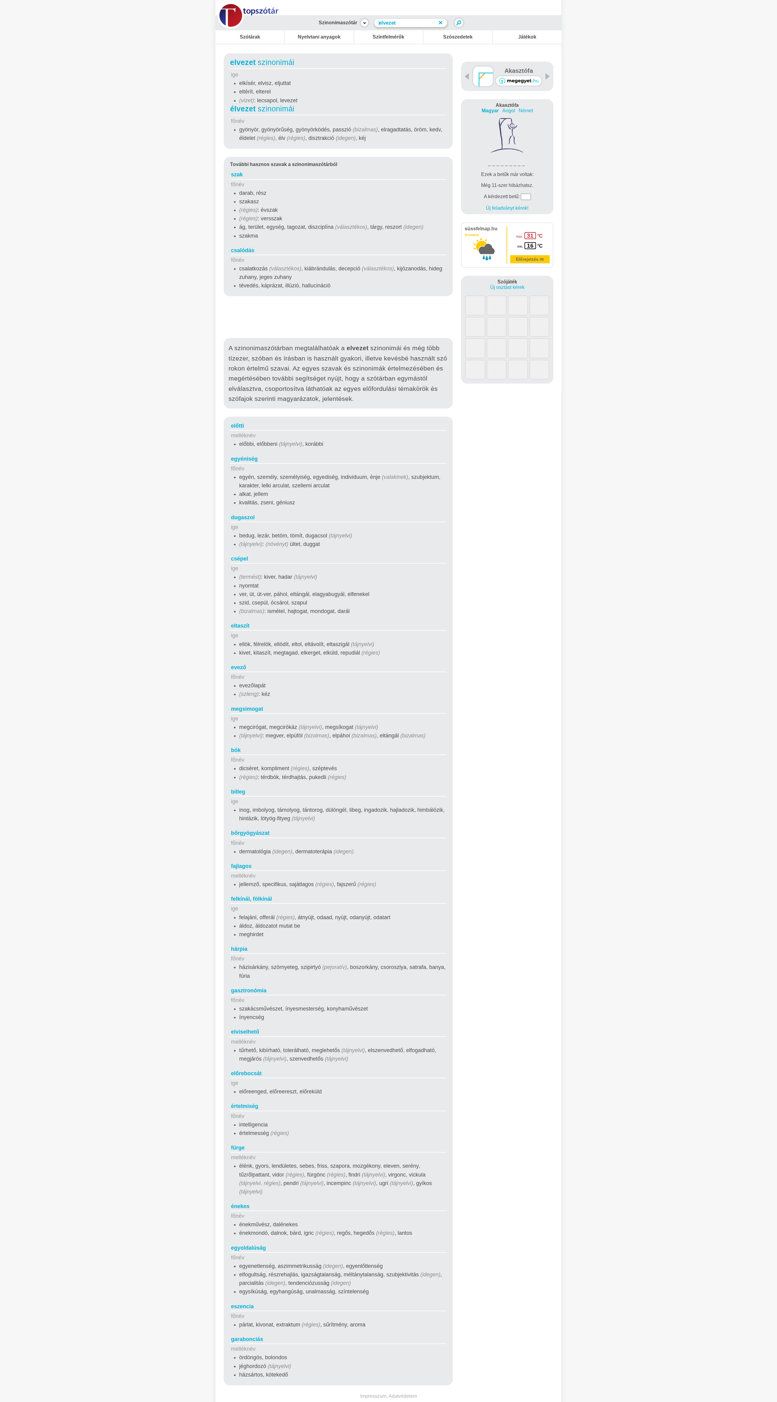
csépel (239, 559)
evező (238, 667)
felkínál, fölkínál (251, 899)
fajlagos (241, 866)
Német (526, 110)
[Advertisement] (338, 318)
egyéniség (244, 459)
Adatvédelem (402, 1396)
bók (236, 750)
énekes (240, 1206)
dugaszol (243, 517)
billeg (238, 792)
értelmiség (244, 1106)
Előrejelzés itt (530, 259)
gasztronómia (248, 990)
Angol (508, 110)
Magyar (490, 110)
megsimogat (247, 709)
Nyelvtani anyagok (319, 36)
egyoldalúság (248, 1248)
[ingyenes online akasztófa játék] (483, 76)
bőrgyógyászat (250, 833)
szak (237, 174)
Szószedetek (458, 36)
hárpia (239, 949)
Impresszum (373, 1396)
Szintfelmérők (388, 36)
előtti (237, 426)
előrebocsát (246, 1073)
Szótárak (250, 36)
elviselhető (245, 1032)
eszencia (242, 1306)
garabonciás (247, 1339)
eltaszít (240, 626)
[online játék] (518, 81)
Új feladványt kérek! (507, 208)
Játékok (527, 36)
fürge (238, 1148)
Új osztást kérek (507, 287)
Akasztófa (518, 70)
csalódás (242, 250)
